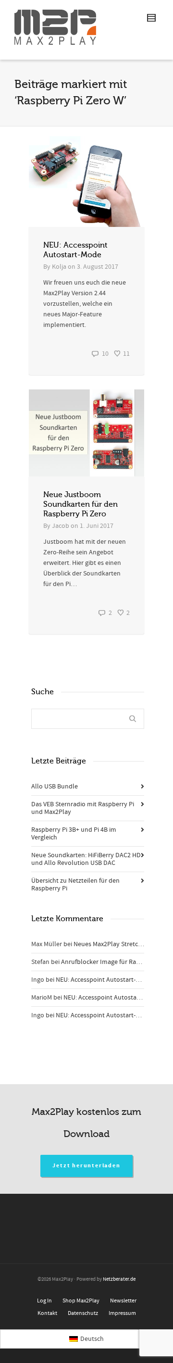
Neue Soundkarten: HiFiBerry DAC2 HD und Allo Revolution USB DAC (86, 859)
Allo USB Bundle (54, 786)
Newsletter (123, 1300)
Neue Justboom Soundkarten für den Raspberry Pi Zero (80, 504)
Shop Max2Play (80, 1300)
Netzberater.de (119, 1279)
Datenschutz (83, 1313)
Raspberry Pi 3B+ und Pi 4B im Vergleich (73, 833)
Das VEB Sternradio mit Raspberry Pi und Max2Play (82, 808)
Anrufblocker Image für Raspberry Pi (113, 962)
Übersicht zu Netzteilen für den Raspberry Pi (75, 884)
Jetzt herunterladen (86, 1166)
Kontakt (47, 1313)
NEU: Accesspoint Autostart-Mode (103, 979)
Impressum (122, 1313)
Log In (44, 1300)
